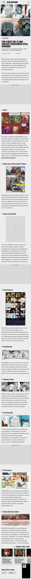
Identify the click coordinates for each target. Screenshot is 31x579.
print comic (9, 158)
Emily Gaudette (7, 53)
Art (3, 573)
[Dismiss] (28, 565)
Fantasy (11, 573)
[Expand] (23, 565)
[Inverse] (12, 2)
